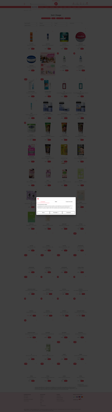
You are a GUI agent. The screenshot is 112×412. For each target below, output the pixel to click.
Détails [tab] (56, 201)
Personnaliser (55, 212)
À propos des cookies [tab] (69, 201)
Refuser (43, 212)
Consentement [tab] (43, 201)
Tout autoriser (68, 212)
